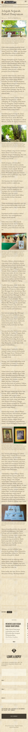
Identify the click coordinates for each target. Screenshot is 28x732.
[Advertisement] (14, 591)
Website (3, 698)
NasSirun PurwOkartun (14, 18)
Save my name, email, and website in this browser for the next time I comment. (13, 709)
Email (3, 689)
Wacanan (9, 612)
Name (3, 680)
